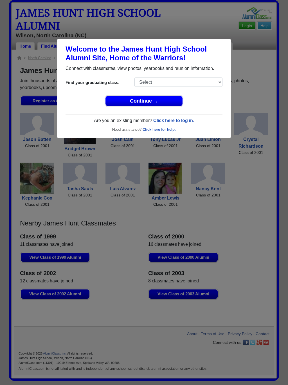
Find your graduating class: (93, 82)
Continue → (144, 101)
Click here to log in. (173, 120)
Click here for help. (159, 129)
